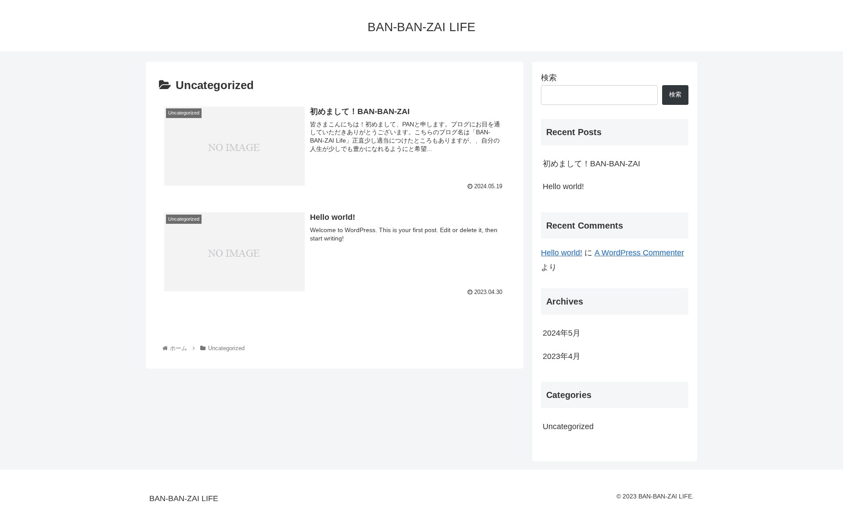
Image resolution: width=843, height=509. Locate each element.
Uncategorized (568, 426)
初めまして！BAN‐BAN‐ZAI (591, 163)
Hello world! (563, 186)
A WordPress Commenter (639, 252)
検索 (549, 77)
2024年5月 (561, 333)
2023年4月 (561, 356)
